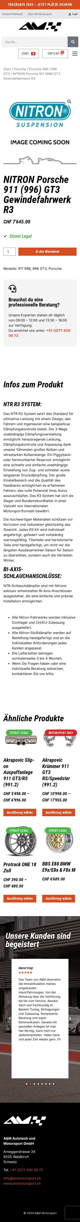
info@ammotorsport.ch (22, 1178)
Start (7, 69)
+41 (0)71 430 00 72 (26, 1170)
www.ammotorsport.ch (22, 1183)
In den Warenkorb (47, 252)
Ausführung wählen (20, 812)
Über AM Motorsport (40, 14)
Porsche (20, 69)
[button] (69, 101)
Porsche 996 (38, 69)
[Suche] (73, 41)
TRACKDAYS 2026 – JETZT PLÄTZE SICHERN (40, 5)
